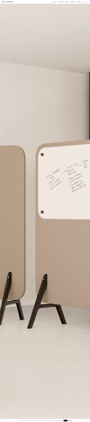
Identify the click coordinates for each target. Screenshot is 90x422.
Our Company (72, 1)
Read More (70, 420)
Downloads (61, 1)
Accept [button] (65, 420)
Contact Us (79, 1)
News (66, 1)
